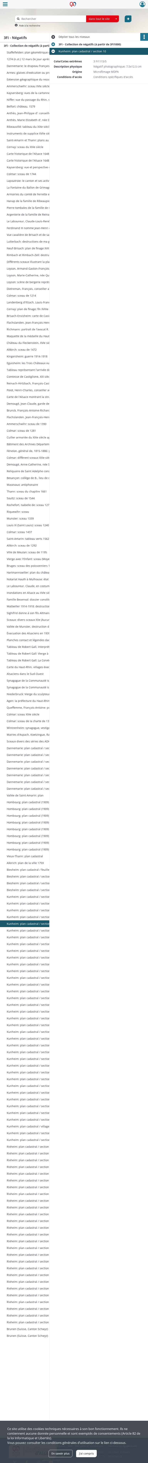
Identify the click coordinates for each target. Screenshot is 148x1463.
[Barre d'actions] (144, 37)
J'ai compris (86, 1453)
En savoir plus (60, 1453)
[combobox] (102, 18)
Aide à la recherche (29, 25)
